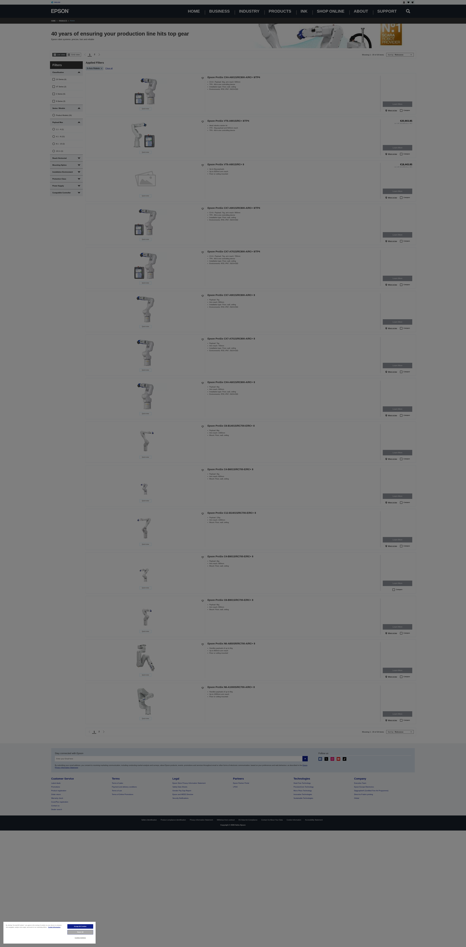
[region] (49, 932)
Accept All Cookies (80, 926)
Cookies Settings (80, 938)
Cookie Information (54, 927)
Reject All (80, 932)
